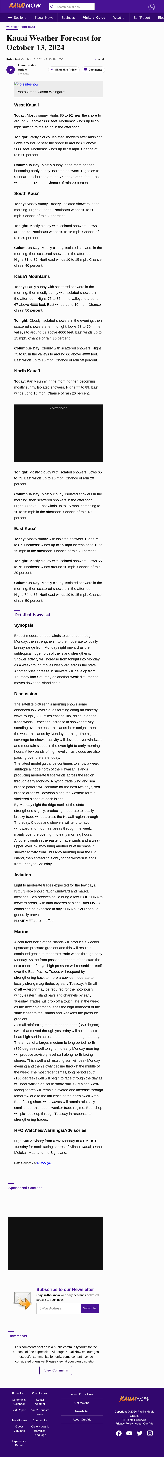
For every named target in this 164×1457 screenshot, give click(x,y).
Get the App (81, 1402)
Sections (20, 17)
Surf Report (142, 17)
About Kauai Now (82, 1394)
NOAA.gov (44, 1163)
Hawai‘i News (19, 1420)
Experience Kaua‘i (19, 1443)
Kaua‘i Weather (39, 1401)
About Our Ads (82, 1419)
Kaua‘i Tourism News (40, 1412)
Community (40, 1420)
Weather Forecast (20, 27)
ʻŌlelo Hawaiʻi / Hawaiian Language (40, 1430)
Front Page (19, 1393)
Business (68, 17)
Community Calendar (19, 1401)
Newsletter (82, 1411)
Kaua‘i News (44, 17)
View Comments (56, 1370)
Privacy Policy (124, 1423)
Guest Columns (19, 1428)
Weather (119, 17)
